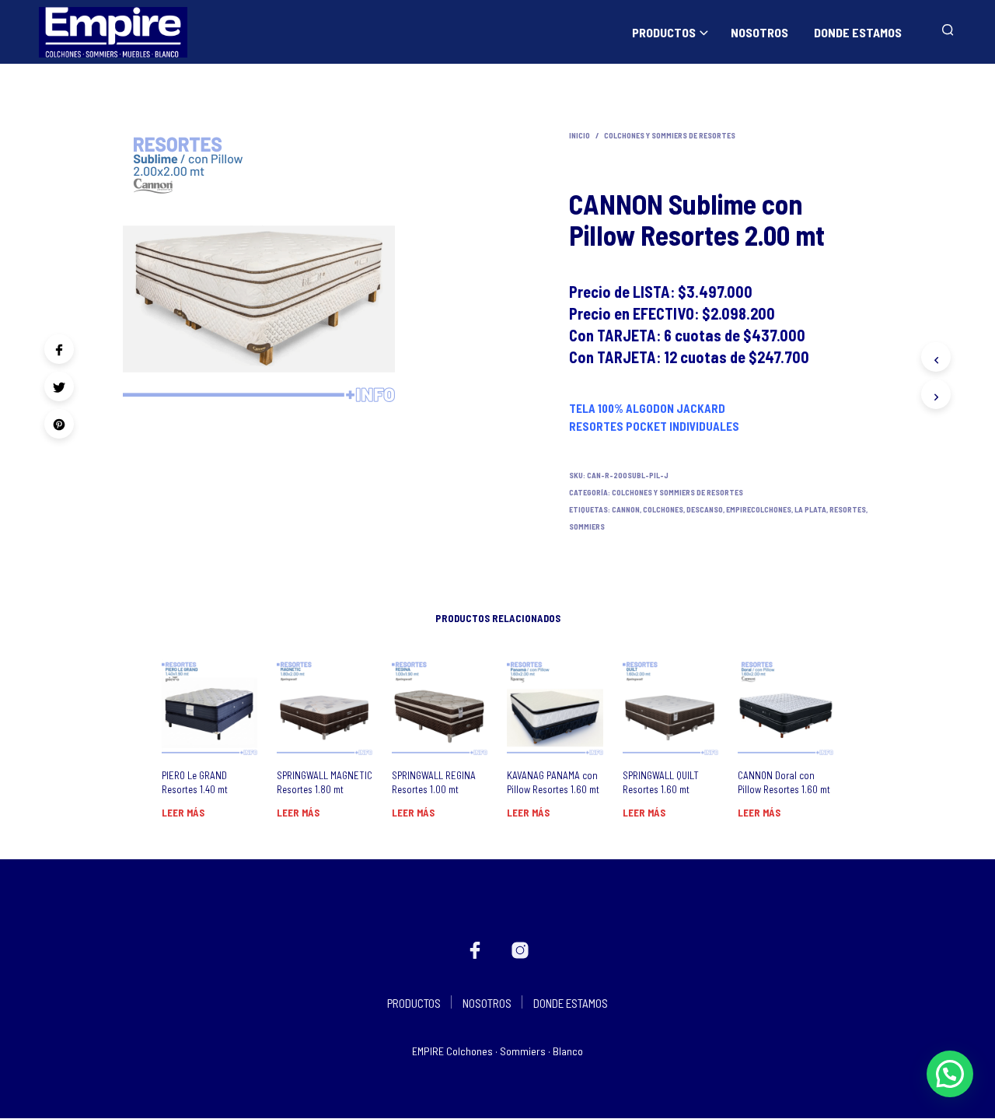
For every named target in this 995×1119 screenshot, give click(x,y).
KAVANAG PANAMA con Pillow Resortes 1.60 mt (553, 782)
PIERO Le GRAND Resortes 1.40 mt (195, 782)
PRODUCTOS (664, 32)
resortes (847, 509)
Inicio (579, 135)
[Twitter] (59, 386)
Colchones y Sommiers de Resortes (669, 135)
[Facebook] (59, 349)
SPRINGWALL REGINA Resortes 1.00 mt (434, 782)
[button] (950, 1074)
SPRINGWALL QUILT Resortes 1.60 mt (661, 782)
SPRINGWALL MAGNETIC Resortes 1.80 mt (324, 782)
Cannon (626, 509)
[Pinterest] (59, 424)
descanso (704, 509)
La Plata (810, 509)
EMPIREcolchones (758, 509)
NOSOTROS (759, 32)
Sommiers (587, 526)
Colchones (663, 509)
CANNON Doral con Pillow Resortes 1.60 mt (784, 782)
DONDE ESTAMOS (858, 32)
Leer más (183, 812)
